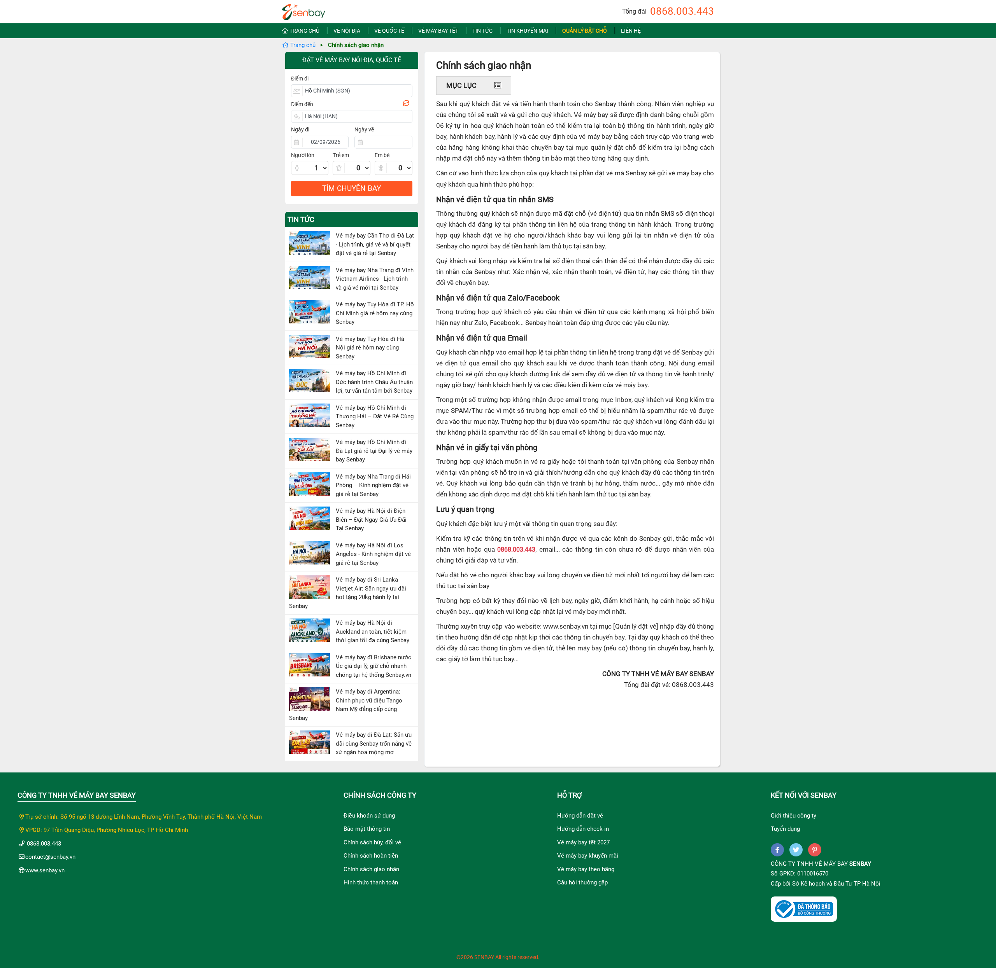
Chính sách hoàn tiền (371, 855)
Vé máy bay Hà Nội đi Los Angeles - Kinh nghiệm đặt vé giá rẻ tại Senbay (373, 554)
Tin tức (482, 31)
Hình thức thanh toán (371, 882)
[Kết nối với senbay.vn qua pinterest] (814, 849)
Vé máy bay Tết (438, 31)
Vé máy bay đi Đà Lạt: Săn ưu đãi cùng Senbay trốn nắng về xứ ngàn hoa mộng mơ (374, 743)
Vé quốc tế (389, 31)
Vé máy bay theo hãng (585, 869)
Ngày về (364, 129)
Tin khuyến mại (527, 31)
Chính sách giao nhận (371, 869)
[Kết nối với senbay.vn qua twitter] (796, 849)
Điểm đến (302, 104)
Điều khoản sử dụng (369, 815)
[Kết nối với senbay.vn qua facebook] (777, 849)
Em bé (382, 155)
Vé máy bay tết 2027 (583, 842)
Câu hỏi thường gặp (582, 882)
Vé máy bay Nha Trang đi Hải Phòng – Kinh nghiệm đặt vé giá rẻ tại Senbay (373, 485)
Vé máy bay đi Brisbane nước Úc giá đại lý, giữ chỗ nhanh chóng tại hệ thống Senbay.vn (373, 666)
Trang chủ (304, 31)
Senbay (860, 863)
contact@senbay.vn (50, 856)
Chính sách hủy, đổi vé (372, 842)
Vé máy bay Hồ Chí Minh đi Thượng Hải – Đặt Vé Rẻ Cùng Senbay (375, 416)
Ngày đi (300, 129)
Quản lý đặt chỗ (584, 31)
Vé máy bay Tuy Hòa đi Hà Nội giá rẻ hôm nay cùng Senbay (370, 347)
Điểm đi (300, 78)
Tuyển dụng (785, 828)
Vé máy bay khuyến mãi (587, 855)
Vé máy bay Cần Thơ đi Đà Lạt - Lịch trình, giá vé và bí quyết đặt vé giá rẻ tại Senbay (375, 244)
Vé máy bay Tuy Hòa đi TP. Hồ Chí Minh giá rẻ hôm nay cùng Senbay (375, 313)
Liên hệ (631, 31)
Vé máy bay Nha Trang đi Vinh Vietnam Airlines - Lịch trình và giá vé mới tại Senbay (375, 279)
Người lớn (302, 155)
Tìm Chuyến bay (351, 188)
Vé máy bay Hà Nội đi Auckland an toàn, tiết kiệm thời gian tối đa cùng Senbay (372, 631)
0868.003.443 (682, 11)
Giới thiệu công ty (793, 815)
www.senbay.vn (45, 870)
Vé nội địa (346, 31)
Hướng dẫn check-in (583, 828)
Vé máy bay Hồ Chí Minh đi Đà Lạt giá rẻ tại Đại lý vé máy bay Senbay (374, 451)
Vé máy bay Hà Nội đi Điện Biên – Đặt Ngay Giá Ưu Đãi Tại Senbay (371, 519)
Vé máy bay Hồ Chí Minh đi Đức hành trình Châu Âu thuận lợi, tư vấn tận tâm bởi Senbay (374, 382)
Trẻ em (341, 155)
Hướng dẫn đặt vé (580, 815)
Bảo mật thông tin (367, 828)
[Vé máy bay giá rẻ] (303, 9)
